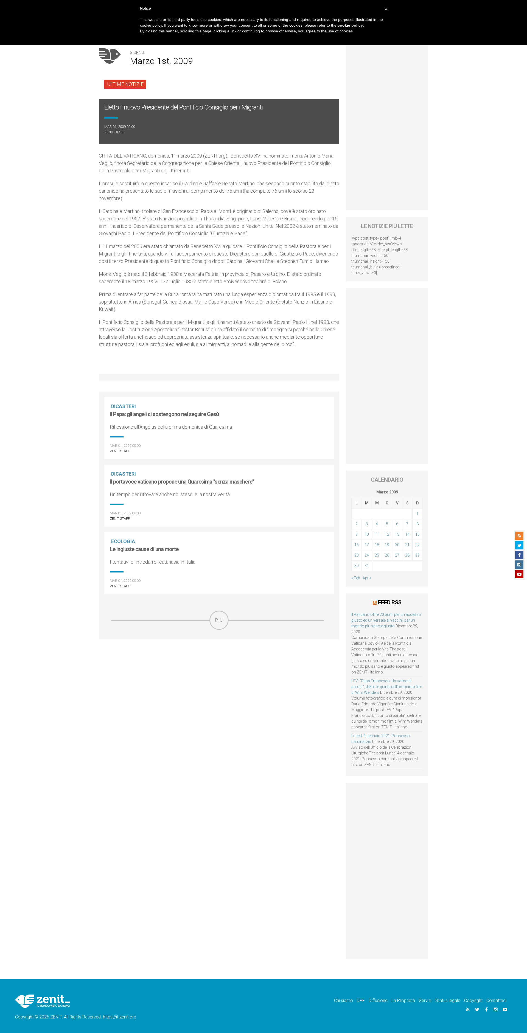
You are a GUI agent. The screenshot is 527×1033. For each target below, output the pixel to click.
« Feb (355, 578)
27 (397, 555)
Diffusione (378, 1000)
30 (356, 565)
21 (407, 545)
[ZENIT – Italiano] (42, 1000)
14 (407, 534)
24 (367, 555)
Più (219, 620)
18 (377, 545)
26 (387, 555)
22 (417, 545)
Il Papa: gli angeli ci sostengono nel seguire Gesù (164, 414)
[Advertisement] (219, 668)
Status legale (447, 1000)
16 (356, 545)
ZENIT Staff (114, 132)
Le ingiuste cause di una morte (144, 549)
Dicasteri (123, 406)
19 (387, 545)
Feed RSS (389, 602)
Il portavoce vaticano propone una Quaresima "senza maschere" (182, 481)
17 (367, 545)
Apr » (367, 578)
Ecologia (123, 541)
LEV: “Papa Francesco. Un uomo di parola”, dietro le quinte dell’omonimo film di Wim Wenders (386, 687)
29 (417, 555)
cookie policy (350, 25)
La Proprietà (403, 1000)
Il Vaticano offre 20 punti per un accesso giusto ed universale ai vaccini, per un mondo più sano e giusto (386, 620)
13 (397, 534)
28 (407, 555)
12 (387, 534)
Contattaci (496, 1000)
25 (377, 555)
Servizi (425, 1000)
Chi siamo (343, 1000)
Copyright (473, 1000)
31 (367, 565)
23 (356, 555)
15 (417, 534)
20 (397, 545)
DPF (361, 1000)
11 (377, 534)
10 (367, 534)
